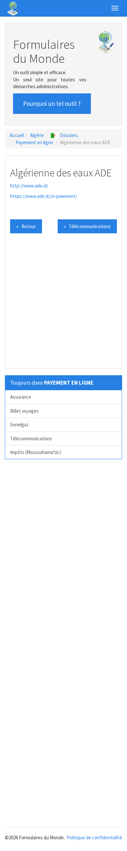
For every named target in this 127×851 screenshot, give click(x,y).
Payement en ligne (34, 142)
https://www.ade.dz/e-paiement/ (43, 196)
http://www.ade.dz (29, 186)
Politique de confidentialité (94, 837)
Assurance (20, 397)
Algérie (37, 135)
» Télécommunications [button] (87, 226)
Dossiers (69, 135)
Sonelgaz (19, 424)
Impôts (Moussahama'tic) (35, 452)
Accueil (17, 135)
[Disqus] (63, 554)
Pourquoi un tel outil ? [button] (52, 103)
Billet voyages (24, 411)
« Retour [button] (26, 226)
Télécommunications (31, 438)
